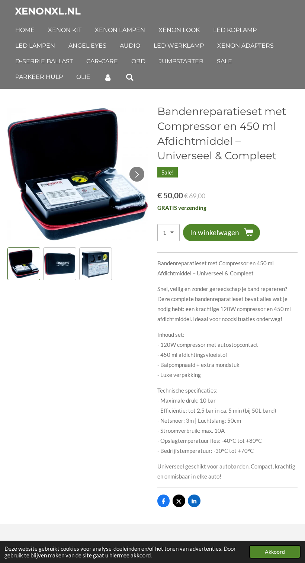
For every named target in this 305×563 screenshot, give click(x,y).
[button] (23, 263)
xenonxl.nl (48, 11)
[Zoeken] (129, 77)
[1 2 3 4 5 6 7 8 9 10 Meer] (168, 232)
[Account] (108, 77)
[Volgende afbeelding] (136, 174)
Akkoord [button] (275, 552)
